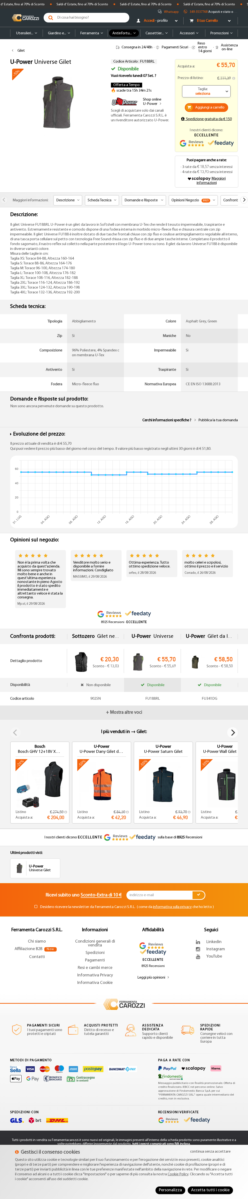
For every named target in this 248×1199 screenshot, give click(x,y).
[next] (244, 199)
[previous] (4, 199)
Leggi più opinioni (151, 978)
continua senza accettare (210, 1152)
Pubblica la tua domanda (218, 420)
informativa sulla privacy (172, 907)
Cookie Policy (178, 1174)
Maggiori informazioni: (30, 200)
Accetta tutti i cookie (210, 1190)
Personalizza (170, 1190)
